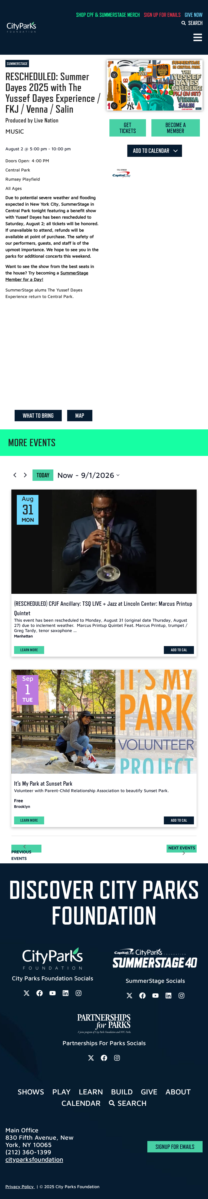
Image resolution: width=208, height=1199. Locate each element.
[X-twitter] (26, 993)
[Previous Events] (14, 475)
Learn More (29, 649)
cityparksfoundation (34, 1159)
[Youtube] (52, 993)
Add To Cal (179, 649)
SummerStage (17, 63)
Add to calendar (151, 150)
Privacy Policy (20, 1186)
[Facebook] (39, 993)
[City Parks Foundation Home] (34, 27)
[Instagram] (78, 993)
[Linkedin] (65, 993)
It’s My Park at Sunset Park (43, 783)
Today (43, 475)
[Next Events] (25, 475)
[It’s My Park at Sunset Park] (104, 722)
